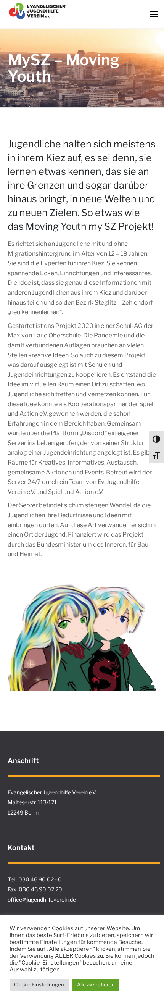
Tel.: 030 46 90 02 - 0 (35, 879)
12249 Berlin (23, 812)
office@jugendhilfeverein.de (42, 899)
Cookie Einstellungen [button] (39, 984)
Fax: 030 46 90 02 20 (35, 889)
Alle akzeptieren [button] (96, 984)
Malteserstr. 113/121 (32, 802)
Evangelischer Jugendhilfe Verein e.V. (52, 792)
